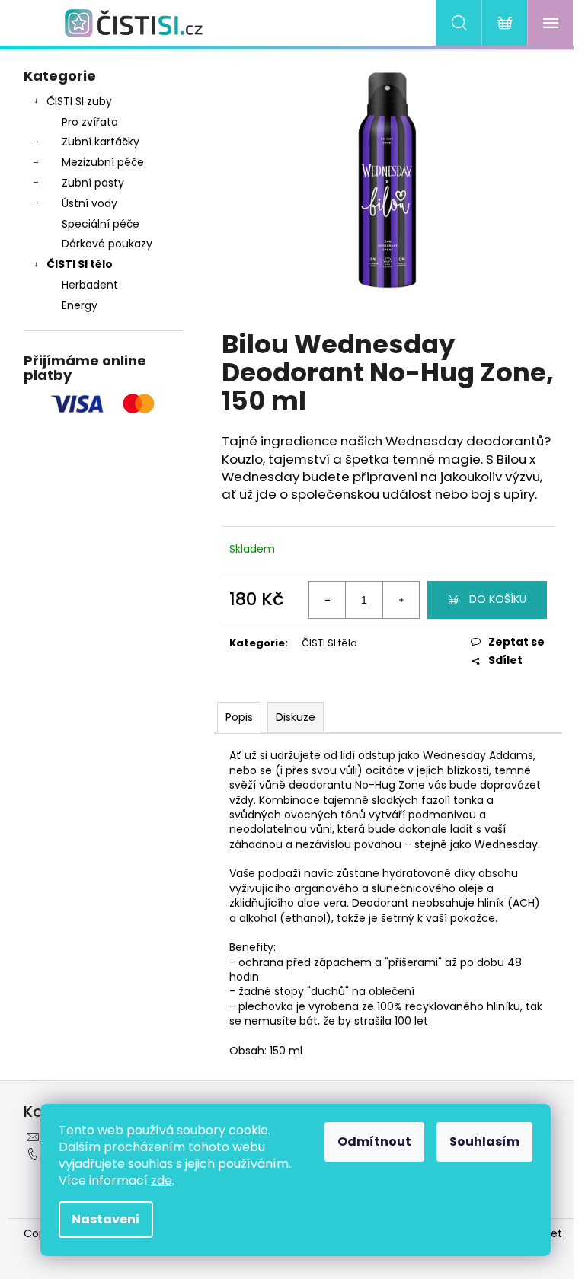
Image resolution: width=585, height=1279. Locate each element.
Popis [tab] (239, 717)
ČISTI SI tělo (79, 264)
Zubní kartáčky (100, 141)
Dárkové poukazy (107, 243)
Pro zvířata (90, 121)
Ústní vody (89, 203)
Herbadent (90, 284)
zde (161, 1180)
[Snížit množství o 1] (327, 600)
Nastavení (106, 1219)
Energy (80, 305)
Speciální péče (100, 223)
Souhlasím (484, 1141)
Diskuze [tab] (295, 717)
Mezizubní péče (103, 162)
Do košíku (497, 599)
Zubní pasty (93, 182)
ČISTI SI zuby (79, 101)
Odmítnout (374, 1141)
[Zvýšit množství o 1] (400, 600)
